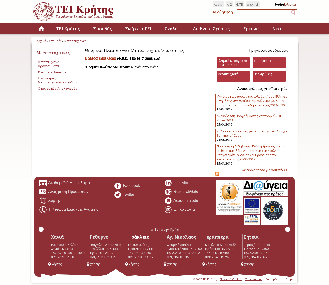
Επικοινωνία (184, 209)
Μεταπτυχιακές (75, 41)
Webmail (253, 4)
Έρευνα (251, 29)
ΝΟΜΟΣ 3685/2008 (101, 58)
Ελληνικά (290, 4)
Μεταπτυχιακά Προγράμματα (48, 64)
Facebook (131, 186)
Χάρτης (54, 200)
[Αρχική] (78, 21)
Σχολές (172, 29)
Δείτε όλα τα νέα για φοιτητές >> (265, 170)
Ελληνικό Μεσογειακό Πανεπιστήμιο (232, 63)
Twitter (128, 194)
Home (41, 29)
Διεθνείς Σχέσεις (211, 29)
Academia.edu (185, 200)
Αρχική (219, 4)
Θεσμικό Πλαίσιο (52, 72)
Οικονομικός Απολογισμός (57, 88)
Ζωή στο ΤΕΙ (138, 29)
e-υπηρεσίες (262, 61)
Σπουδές (102, 29)
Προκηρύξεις (263, 74)
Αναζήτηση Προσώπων (68, 192)
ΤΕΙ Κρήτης (68, 29)
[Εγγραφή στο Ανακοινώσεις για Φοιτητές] (217, 175)
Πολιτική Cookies (231, 279)
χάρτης (57, 264)
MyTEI (239, 4)
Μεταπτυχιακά (228, 74)
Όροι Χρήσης (253, 279)
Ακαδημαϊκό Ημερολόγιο (69, 183)
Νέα (276, 29)
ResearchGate (185, 192)
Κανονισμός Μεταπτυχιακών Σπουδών (57, 80)
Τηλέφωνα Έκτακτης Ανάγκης (73, 209)
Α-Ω (229, 4)
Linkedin (180, 183)
